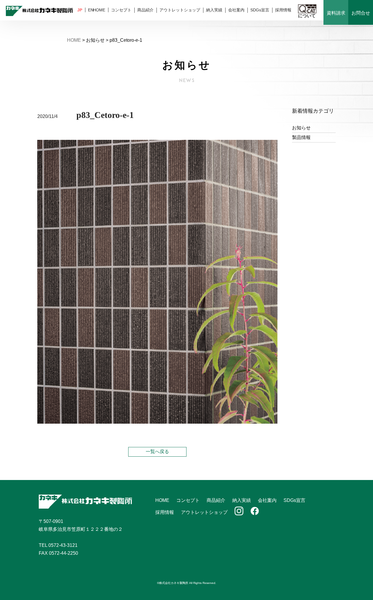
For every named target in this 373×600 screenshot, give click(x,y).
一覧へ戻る (157, 451)
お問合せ (360, 13)
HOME (99, 10)
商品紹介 (145, 10)
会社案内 (236, 10)
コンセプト (121, 10)
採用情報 (283, 10)
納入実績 (214, 10)
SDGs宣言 (259, 10)
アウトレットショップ (179, 10)
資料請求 (336, 13)
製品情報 (301, 137)
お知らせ (301, 127)
